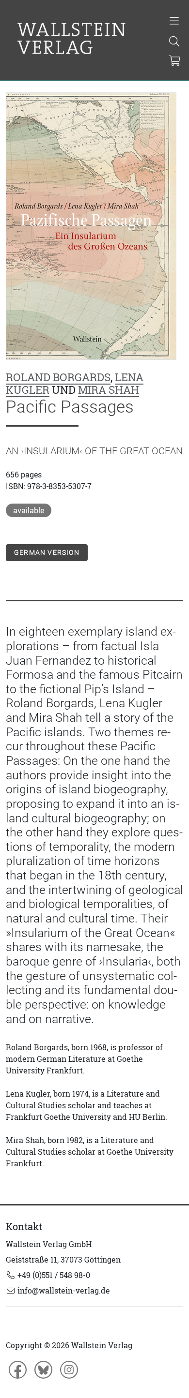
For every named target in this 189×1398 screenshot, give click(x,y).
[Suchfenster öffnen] (174, 42)
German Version (46, 552)
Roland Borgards (58, 377)
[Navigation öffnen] (174, 22)
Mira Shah (108, 390)
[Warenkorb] (174, 61)
